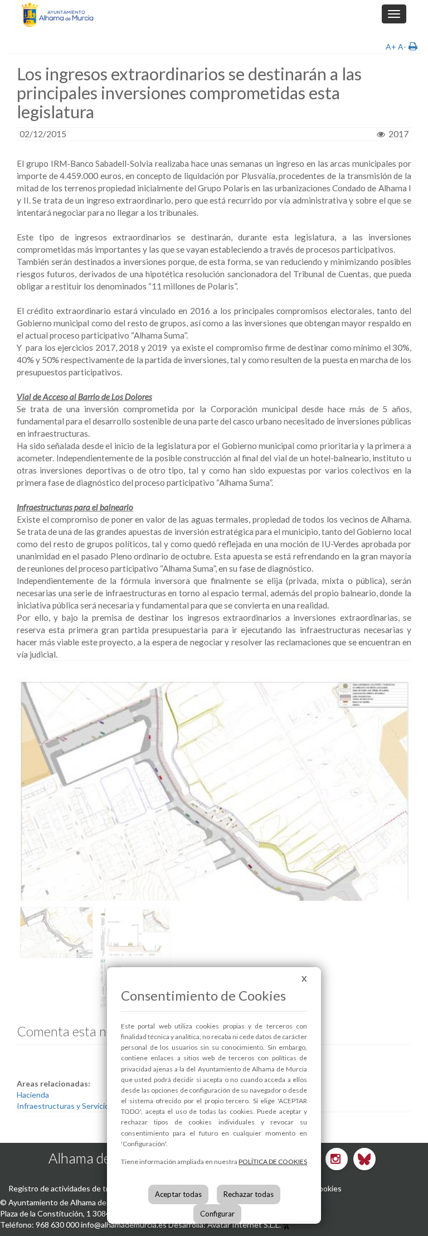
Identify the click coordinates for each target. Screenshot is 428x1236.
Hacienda (33, 1094)
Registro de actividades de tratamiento (76, 1188)
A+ (391, 46)
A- (402, 46)
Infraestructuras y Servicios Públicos (80, 1106)
